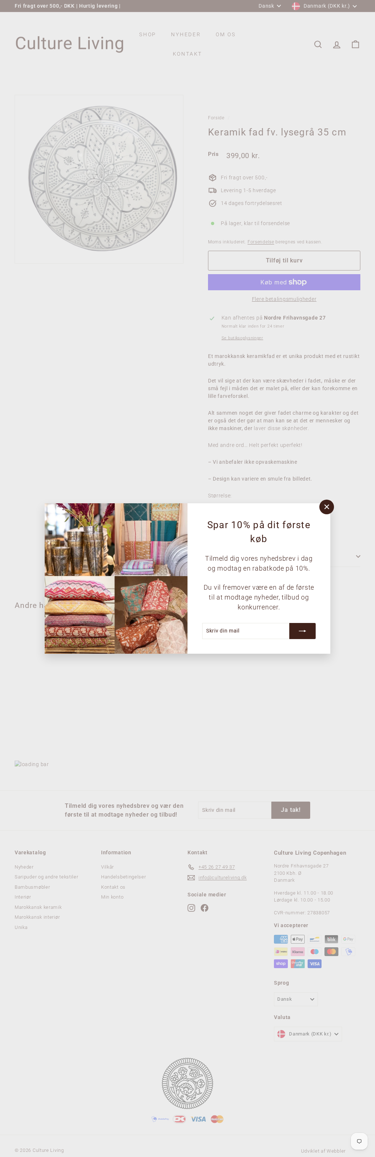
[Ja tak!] (302, 631)
